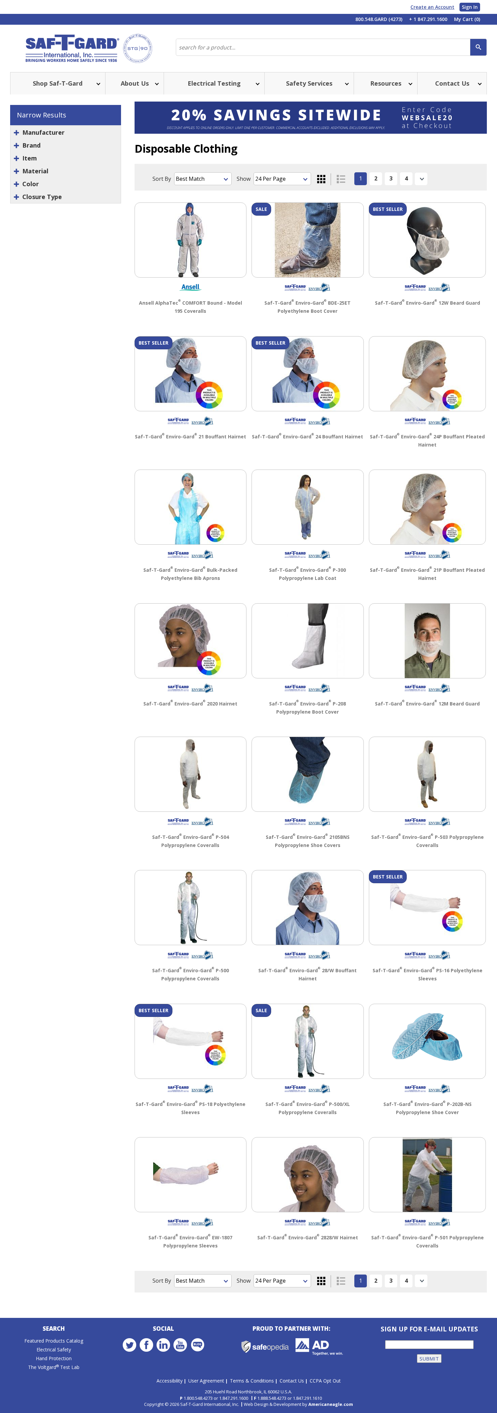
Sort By (161, 178)
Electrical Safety (54, 1349)
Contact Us (292, 1380)
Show (244, 178)
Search (54, 1328)
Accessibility (170, 1380)
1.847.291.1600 (233, 1398)
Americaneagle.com (330, 1404)
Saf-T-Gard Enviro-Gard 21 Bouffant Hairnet (190, 436)
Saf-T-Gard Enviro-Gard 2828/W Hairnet (307, 1237)
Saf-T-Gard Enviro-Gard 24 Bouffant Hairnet (307, 436)
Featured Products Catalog (53, 1341)
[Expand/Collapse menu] (98, 83)
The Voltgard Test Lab (53, 1367)
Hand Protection (54, 1358)
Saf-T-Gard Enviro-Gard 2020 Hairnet (190, 703)
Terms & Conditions (252, 1380)
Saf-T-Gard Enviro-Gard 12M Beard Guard (427, 703)
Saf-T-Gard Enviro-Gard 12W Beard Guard (427, 303)
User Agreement (206, 1380)
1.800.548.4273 (198, 1398)
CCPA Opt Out (325, 1380)
